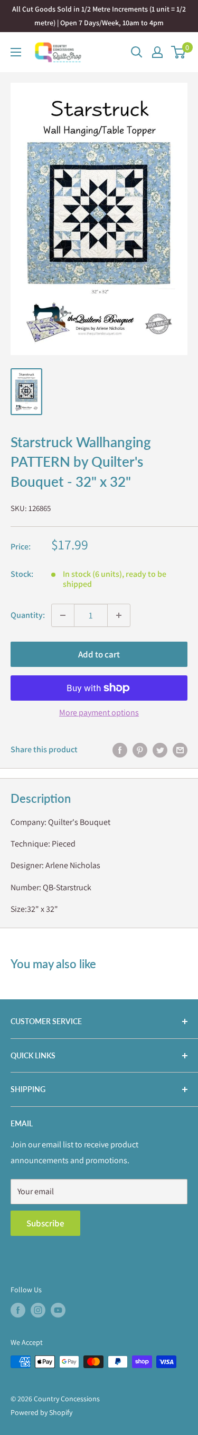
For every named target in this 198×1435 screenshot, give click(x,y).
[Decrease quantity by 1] (63, 615)
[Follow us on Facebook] (18, 1310)
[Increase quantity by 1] (119, 615)
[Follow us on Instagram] (38, 1310)
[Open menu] (16, 52)
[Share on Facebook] (119, 750)
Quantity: (28, 615)
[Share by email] (180, 750)
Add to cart (99, 654)
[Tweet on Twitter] (160, 750)
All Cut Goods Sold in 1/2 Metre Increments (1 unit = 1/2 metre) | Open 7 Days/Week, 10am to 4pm (99, 15)
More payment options (99, 712)
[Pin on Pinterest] (140, 750)
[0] (178, 52)
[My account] (157, 52)
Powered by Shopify (41, 1412)
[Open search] (137, 52)
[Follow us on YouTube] (58, 1310)
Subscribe (45, 1223)
